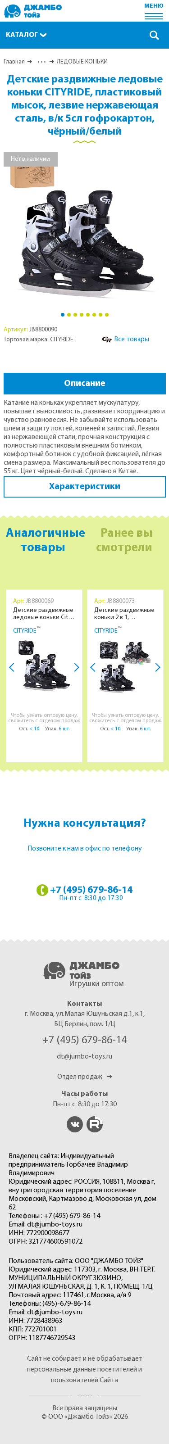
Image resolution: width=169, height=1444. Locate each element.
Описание (84, 383)
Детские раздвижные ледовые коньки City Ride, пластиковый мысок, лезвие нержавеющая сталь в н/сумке (43, 614)
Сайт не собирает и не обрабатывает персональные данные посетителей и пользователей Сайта (84, 1369)
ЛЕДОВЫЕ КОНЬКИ (82, 62)
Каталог (22, 35)
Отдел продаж (84, 1077)
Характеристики (84, 486)
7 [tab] (100, 315)
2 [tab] (69, 315)
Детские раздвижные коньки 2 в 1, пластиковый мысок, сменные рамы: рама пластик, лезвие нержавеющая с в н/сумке (124, 614)
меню (154, 6)
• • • (41, 62)
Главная (14, 62)
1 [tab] (62, 315)
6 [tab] (94, 315)
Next (74, 667)
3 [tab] (75, 315)
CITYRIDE (25, 631)
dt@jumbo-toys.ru (84, 1056)
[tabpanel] (85, 228)
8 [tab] (107, 315)
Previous (13, 667)
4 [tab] (81, 315)
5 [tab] (88, 315)
